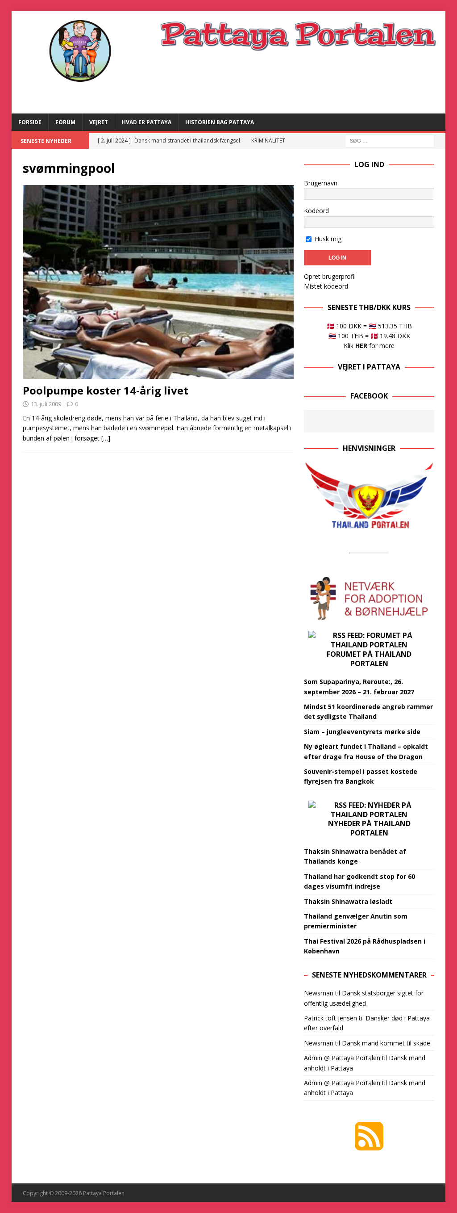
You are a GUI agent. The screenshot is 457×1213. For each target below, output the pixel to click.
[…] (105, 438)
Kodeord (316, 210)
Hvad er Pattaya (146, 122)
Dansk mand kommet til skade (386, 1043)
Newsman (318, 993)
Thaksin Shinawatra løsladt (348, 901)
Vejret (98, 122)
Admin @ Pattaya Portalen (342, 1058)
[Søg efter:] (389, 140)
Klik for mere (369, 345)
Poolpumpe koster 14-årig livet (105, 390)
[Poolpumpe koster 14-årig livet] (158, 281)
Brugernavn (320, 183)
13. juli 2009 (46, 404)
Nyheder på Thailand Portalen (369, 828)
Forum (65, 122)
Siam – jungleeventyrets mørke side (362, 731)
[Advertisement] (305, 81)
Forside (30, 122)
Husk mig (327, 239)
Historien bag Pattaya (219, 122)
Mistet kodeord (326, 286)
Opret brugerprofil (330, 276)
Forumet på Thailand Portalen (369, 658)
